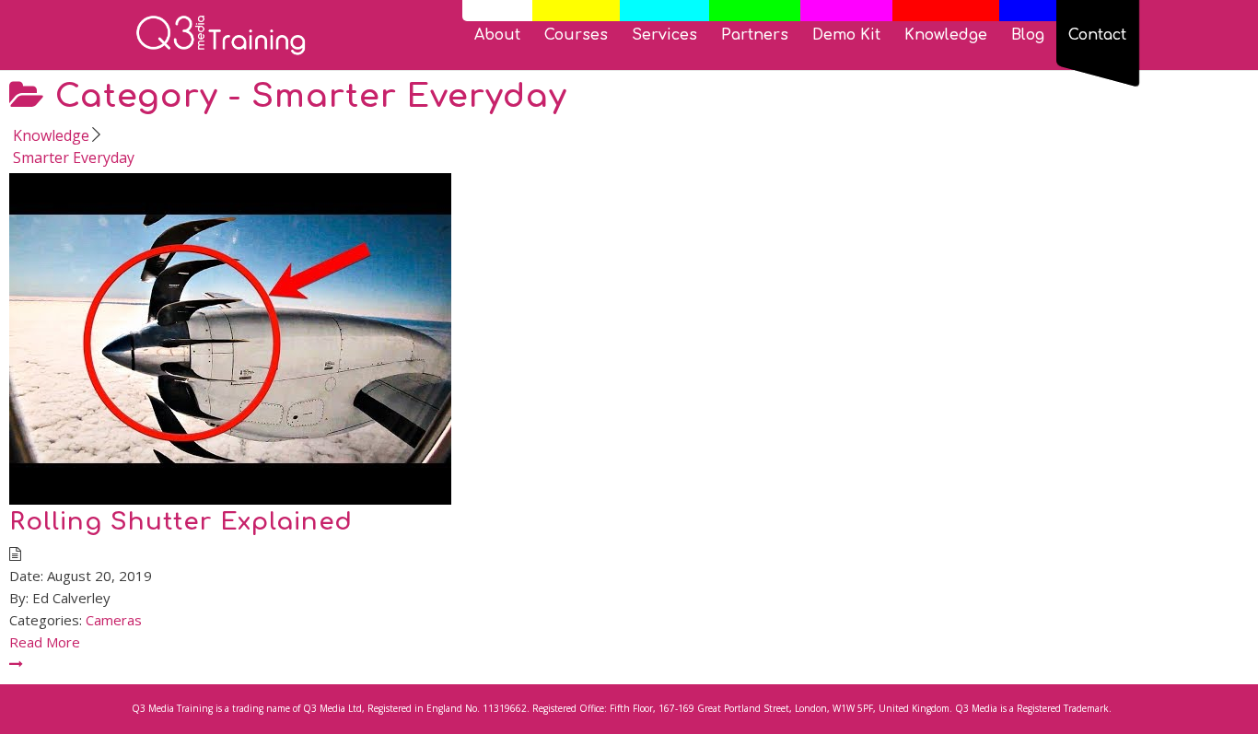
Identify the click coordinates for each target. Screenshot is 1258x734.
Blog (1027, 36)
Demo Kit (846, 36)
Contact (1097, 36)
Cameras (114, 620)
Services (664, 36)
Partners (754, 36)
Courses (576, 36)
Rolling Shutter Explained (181, 521)
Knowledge (945, 36)
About (497, 36)
